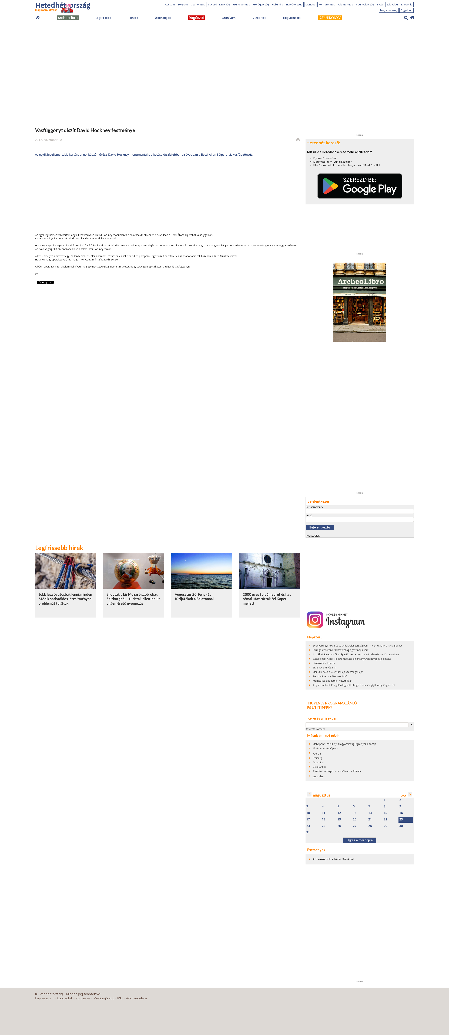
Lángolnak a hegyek (324, 663)
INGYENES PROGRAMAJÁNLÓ (332, 703)
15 (385, 813)
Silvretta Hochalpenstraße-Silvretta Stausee (337, 771)
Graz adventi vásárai (324, 667)
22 (385, 819)
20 (354, 819)
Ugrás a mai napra (360, 840)
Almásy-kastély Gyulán (325, 748)
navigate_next (412, 725)
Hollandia (277, 4)
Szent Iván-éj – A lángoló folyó (330, 676)
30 (401, 826)
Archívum (229, 18)
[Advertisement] (168, 194)
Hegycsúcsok (292, 18)
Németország (327, 4)
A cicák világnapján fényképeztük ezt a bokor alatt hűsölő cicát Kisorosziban (356, 654)
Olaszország (345, 4)
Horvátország (294, 4)
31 (308, 832)
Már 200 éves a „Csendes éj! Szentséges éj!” (338, 672)
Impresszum (44, 998)
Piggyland (406, 10)
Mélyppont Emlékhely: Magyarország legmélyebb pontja (344, 744)
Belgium (183, 4)
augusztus (321, 795)
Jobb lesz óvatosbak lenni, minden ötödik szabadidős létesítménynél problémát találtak (65, 598)
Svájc (380, 4)
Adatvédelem (136, 998)
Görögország (261, 4)
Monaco (311, 4)
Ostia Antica (319, 766)
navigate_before (309, 794)
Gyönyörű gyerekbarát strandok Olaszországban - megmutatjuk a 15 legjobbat (357, 645)
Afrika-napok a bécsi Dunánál (333, 859)
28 (370, 826)
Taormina (318, 762)
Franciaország (241, 4)
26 (339, 826)
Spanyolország (365, 4)
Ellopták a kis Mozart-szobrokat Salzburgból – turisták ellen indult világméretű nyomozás (133, 598)
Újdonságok (163, 18)
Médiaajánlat (104, 998)
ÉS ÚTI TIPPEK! (319, 708)
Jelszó (309, 515)
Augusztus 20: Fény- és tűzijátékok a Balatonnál (194, 596)
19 (339, 819)
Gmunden (318, 776)
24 (308, 826)
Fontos (133, 18)
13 (354, 813)
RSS (120, 998)
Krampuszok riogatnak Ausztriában (332, 680)
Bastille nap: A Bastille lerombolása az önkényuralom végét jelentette (352, 658)
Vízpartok (259, 18)
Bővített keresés (315, 729)
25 (323, 826)
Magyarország (388, 10)
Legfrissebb (104, 18)
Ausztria (170, 4)
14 (370, 813)
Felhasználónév (314, 507)
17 (308, 819)
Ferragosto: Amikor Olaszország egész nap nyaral (341, 650)
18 (323, 819)
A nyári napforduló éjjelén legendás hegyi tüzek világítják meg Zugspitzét (354, 685)
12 (339, 813)
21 (370, 819)
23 (401, 819)
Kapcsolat (64, 998)
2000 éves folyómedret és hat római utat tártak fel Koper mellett (267, 598)
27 (354, 826)
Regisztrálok (313, 535)
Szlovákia (392, 4)
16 (401, 813)
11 (323, 813)
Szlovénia (406, 4)
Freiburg (317, 758)
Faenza (317, 753)
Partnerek (83, 998)
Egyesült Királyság (219, 4)
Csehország (198, 4)
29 (385, 826)
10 (308, 813)
